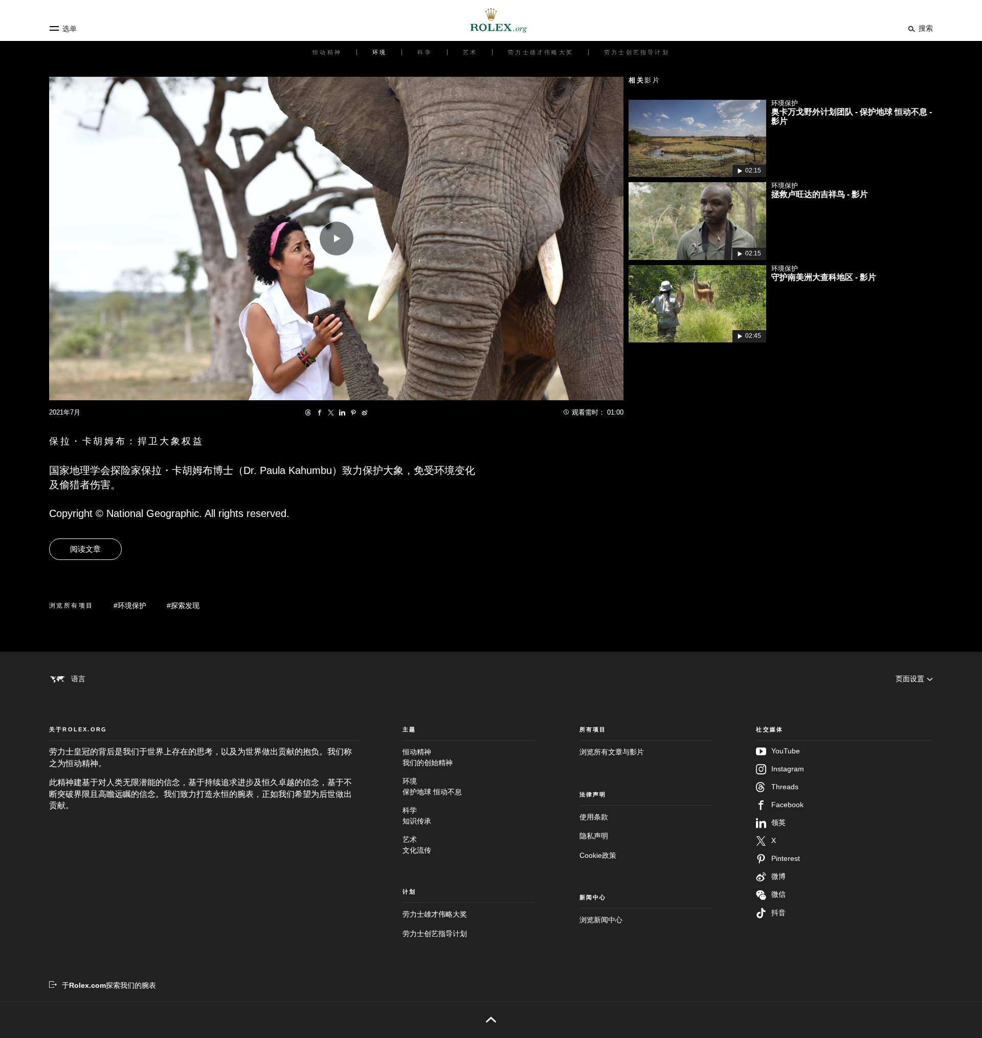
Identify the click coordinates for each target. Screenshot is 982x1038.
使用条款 (593, 817)
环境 (432, 786)
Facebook (787, 805)
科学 (417, 815)
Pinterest (785, 858)
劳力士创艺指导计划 (435, 933)
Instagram (787, 769)
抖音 (778, 913)
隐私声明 (593, 836)
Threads (784, 787)
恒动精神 (428, 757)
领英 (778, 822)
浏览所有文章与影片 (611, 752)
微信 (778, 894)
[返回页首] (491, 1019)
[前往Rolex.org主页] (491, 20)
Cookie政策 (597, 855)
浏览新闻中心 (600, 920)
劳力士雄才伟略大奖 (435, 914)
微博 (778, 876)
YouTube (785, 751)
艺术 (417, 844)
